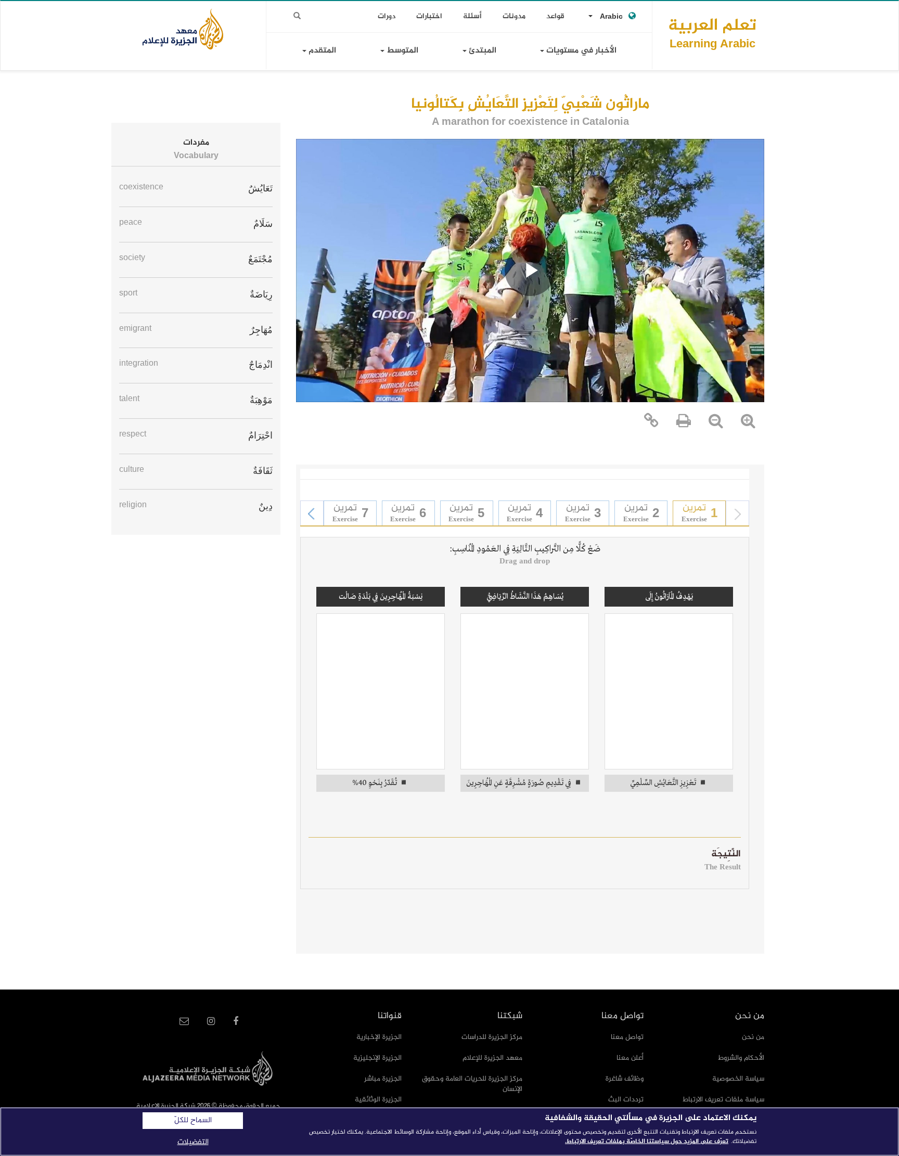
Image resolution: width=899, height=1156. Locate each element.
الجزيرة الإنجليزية (377, 1058)
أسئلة (472, 16)
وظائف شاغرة (625, 1079)
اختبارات (429, 16)
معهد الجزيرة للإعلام (492, 1058)
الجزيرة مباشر (383, 1079)
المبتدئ (481, 51)
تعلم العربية (712, 33)
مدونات (514, 16)
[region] (449, 1131)
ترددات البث (626, 1100)
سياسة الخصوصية (738, 1079)
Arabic (611, 17)
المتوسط (401, 51)
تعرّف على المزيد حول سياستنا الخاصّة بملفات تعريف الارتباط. (646, 1141)
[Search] (297, 16)
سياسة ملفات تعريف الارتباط (723, 1100)
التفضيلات (193, 1142)
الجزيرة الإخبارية (379, 1037)
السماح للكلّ (193, 1120)
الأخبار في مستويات (580, 51)
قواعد (555, 16)
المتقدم (321, 51)
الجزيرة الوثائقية (378, 1100)
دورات (386, 16)
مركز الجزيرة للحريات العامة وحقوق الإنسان (472, 1084)
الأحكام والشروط (741, 1058)
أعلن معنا (630, 1058)
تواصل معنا (627, 1037)
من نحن (753, 1037)
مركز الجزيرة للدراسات (491, 1037)
